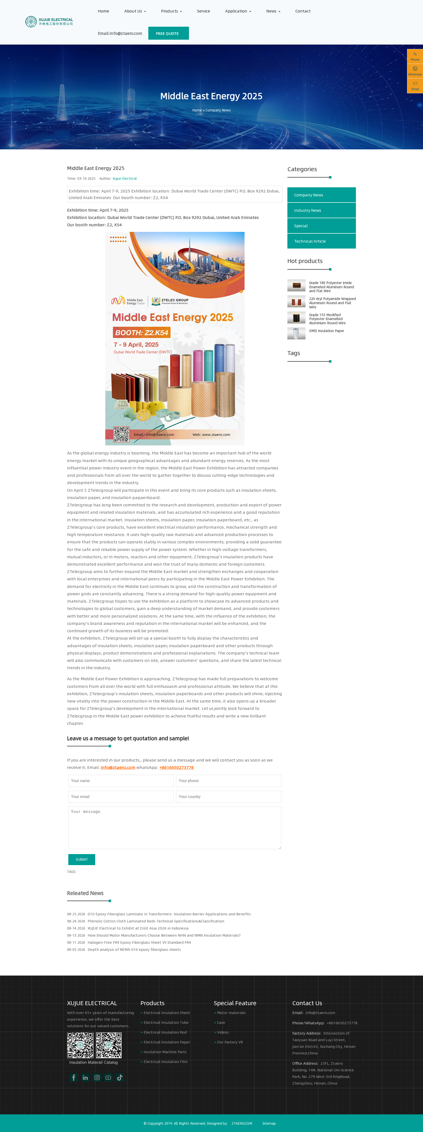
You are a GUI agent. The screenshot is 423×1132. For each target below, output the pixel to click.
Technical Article (310, 241)
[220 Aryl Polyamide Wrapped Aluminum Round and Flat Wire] (296, 306)
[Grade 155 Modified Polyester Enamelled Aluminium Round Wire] (296, 322)
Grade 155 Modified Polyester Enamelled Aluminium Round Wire (327, 319)
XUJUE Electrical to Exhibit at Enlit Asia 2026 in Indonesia (138, 928)
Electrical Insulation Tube (166, 1022)
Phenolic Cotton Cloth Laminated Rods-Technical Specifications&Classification (156, 921)
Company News (218, 110)
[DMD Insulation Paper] (296, 338)
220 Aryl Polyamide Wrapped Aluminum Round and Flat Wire (332, 303)
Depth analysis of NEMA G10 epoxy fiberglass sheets (134, 949)
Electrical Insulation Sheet (167, 1012)
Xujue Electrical (125, 178)
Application (236, 11)
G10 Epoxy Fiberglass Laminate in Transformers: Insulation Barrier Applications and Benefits (169, 914)
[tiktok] (120, 1077)
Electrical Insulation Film (166, 1061)
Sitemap (269, 1123)
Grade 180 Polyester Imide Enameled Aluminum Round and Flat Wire (331, 287)
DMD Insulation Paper (326, 330)
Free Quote (167, 33)
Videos (223, 1032)
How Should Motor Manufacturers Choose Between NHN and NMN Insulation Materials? (164, 935)
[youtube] (108, 1077)
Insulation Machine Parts (165, 1051)
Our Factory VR (230, 1042)
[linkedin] (85, 1077)
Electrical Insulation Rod (165, 1032)
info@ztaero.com (118, 767)
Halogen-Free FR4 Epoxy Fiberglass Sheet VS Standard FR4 (139, 942)
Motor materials (231, 1012)
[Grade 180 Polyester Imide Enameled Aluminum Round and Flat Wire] (296, 290)
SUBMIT (82, 859)
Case (221, 1022)
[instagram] (97, 1077)
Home (103, 11)
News (271, 11)
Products (169, 11)
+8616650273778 (176, 767)
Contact (303, 11)
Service (203, 11)
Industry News (307, 210)
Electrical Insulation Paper (167, 1042)
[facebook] (74, 1077)
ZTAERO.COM (242, 1123)
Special (301, 226)
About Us (133, 11)
